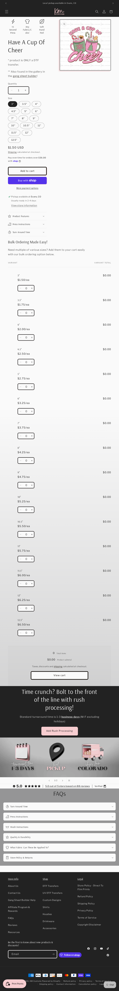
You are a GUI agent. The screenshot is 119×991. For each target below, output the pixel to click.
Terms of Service (87, 917)
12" (27, 132)
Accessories (49, 928)
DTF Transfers (51, 886)
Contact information (66, 984)
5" (25, 111)
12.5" (14, 140)
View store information (24, 205)
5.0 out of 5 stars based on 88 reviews (67, 786)
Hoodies (47, 914)
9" (34, 118)
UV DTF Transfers (53, 893)
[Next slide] (62, 780)
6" (36, 111)
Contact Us (14, 893)
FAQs (11, 918)
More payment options (27, 188)
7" (12, 118)
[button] (6, 11)
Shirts (46, 907)
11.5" (14, 132)
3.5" (24, 104)
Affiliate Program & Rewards (19, 909)
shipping (58, 666)
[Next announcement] (113, 3)
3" (12, 104)
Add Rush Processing (59, 730)
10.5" (26, 125)
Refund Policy (85, 896)
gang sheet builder (25, 75)
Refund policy (69, 981)
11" (39, 125)
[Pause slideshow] (70, 780)
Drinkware (48, 921)
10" (13, 125)
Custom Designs (52, 900)
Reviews (12, 925)
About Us (13, 886)
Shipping (12, 152)
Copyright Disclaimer (89, 924)
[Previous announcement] (6, 3)
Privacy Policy (85, 910)
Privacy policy (85, 981)
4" (36, 104)
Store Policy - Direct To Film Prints (90, 887)
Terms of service (103, 981)
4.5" (13, 111)
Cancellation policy (88, 984)
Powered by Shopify (51, 981)
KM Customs (36, 981)
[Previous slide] (49, 780)
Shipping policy (46, 984)
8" (23, 118)
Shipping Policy (86, 903)
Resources (14, 932)
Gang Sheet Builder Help (21, 900)
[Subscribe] (53, 954)
